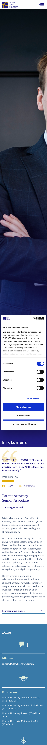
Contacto (26, 485)
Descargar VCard (13, 507)
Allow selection (24, 416)
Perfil (8, 485)
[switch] (40, 372)
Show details (33, 399)
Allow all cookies (23, 407)
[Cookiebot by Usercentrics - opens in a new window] (33, 318)
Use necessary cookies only (23, 424)
